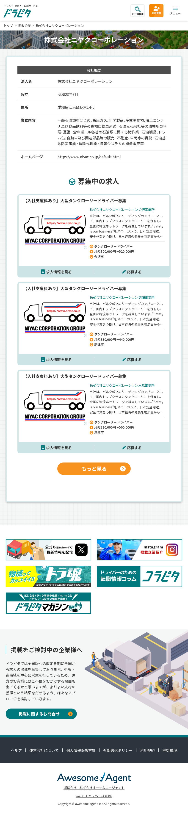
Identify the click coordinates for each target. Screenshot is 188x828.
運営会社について (44, 750)
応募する (134, 271)
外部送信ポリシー (118, 750)
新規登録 (156, 12)
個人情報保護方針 (81, 750)
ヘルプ (16, 750)
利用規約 (147, 750)
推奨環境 (169, 750)
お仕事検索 (138, 14)
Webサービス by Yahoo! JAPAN (94, 796)
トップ (8, 25)
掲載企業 (24, 25)
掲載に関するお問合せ (39, 714)
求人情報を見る (59, 271)
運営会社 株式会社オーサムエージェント (94, 787)
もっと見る (94, 468)
